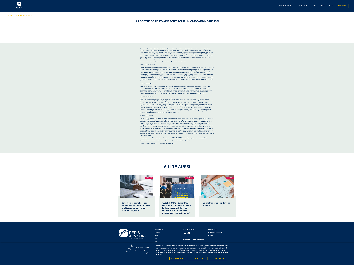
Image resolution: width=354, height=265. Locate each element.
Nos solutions (286, 6)
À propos (303, 6)
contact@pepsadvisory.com (167, 143)
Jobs (330, 6)
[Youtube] (189, 233)
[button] (20, 15)
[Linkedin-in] (185, 233)
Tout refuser (197, 258)
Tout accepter (217, 258)
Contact (342, 6)
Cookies (210, 235)
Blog (322, 6)
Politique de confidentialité (215, 232)
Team (314, 6)
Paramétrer (177, 258)
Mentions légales (212, 229)
